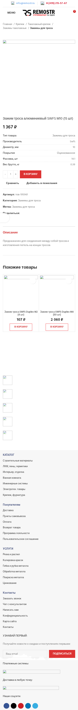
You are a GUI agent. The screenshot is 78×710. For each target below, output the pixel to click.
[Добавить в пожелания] (32, 280)
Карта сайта (9, 621)
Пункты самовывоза (14, 516)
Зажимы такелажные (15, 28)
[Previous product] (66, 34)
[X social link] (27, 213)
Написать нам (11, 610)
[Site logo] (39, 13)
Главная (8, 24)
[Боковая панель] (4, 218)
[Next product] (73, 34)
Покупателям (11, 504)
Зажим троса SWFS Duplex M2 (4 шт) (21, 313)
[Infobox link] (23, 3)
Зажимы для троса (41, 28)
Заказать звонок (12, 599)
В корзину (30, 174)
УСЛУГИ (8, 548)
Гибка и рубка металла (15, 566)
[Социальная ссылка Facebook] (23, 213)
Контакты (9, 592)
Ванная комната (12, 478)
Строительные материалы (18, 461)
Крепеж (20, 24)
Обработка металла (14, 572)
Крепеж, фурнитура (14, 495)
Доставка (8, 510)
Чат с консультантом (15, 604)
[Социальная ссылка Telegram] (40, 213)
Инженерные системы (15, 484)
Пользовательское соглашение (20, 539)
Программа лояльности (16, 533)
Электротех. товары (14, 489)
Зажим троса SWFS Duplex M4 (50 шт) (57, 313)
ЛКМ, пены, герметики (15, 466)
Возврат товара (11, 528)
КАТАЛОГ (8, 454)
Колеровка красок (13, 560)
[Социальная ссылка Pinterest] (32, 213)
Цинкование (9, 583)
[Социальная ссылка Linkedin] (36, 213)
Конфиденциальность (15, 616)
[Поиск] (66, 13)
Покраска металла (13, 577)
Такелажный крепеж (39, 24)
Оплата (7, 522)
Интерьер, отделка (13, 472)
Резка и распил (11, 554)
